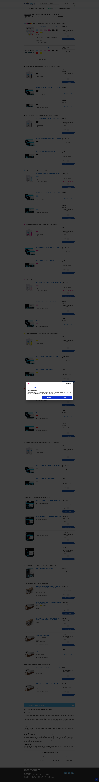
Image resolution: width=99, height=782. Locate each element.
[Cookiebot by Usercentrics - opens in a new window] (67, 383)
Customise (49, 397)
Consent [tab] (34, 387)
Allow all (64, 397)
